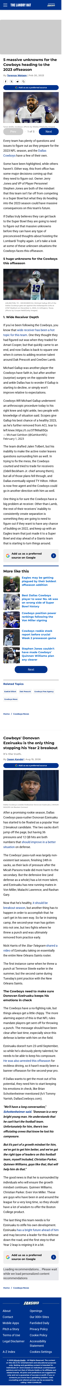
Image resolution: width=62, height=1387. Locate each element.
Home (6, 714)
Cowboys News (10, 699)
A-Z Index (9, 1351)
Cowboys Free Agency (44, 691)
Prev (13, 131)
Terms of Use (11, 1335)
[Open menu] (5, 5)
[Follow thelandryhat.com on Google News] (53, 555)
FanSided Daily (39, 1323)
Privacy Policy (39, 1329)
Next (49, 131)
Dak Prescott (25, 691)
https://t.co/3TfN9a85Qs (32, 430)
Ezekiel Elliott (10, 691)
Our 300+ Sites (39, 1317)
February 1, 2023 (13, 439)
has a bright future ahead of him (38, 1230)
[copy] (23, 81)
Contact (8, 1317)
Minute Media (19, 1360)
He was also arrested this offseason (26, 1060)
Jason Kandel (15, 759)
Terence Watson (17, 75)
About (7, 1311)
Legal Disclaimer (13, 1341)
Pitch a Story (11, 1329)
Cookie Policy (38, 1335)
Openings (36, 1311)
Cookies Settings (41, 1351)
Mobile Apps (11, 1323)
